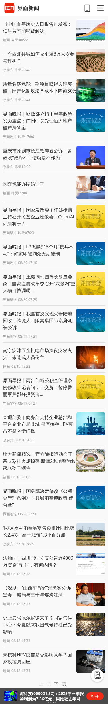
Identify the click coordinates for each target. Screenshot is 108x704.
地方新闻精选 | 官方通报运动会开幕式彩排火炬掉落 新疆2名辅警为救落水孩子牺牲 (39, 461)
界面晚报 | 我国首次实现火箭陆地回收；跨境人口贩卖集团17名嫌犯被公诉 (38, 320)
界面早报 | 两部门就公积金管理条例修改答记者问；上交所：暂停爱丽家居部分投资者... (37, 387)
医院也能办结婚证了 (23, 184)
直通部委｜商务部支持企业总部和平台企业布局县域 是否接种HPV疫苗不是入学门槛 (38, 424)
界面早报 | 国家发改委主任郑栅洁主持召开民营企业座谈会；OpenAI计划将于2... (38, 217)
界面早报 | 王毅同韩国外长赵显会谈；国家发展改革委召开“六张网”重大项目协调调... (39, 283)
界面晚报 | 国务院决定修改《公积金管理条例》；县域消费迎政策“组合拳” (38, 498)
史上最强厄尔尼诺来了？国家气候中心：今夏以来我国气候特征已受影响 (37, 625)
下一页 (60, 683)
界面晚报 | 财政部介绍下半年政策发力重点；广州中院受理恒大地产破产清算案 (37, 121)
